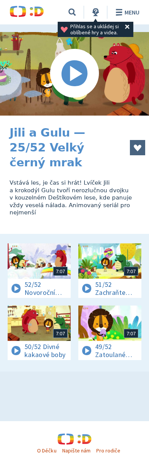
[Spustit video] (74, 74)
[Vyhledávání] (72, 12)
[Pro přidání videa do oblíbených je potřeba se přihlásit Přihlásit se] (137, 147)
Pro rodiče (108, 450)
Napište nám (76, 450)
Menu (132, 12)
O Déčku (46, 450)
